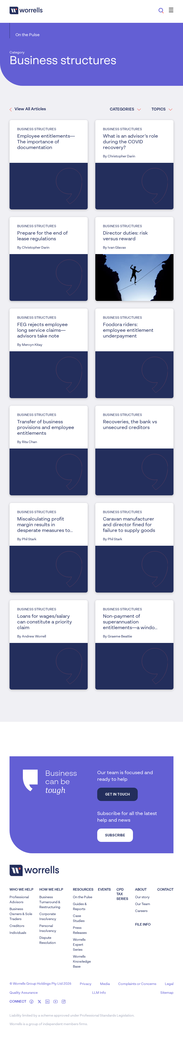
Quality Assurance (24, 992)
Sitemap (166, 992)
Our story (142, 897)
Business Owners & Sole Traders (21, 914)
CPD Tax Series (122, 894)
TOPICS (159, 109)
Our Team (142, 904)
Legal (169, 984)
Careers (141, 911)
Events (104, 889)
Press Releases (80, 930)
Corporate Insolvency (47, 916)
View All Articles (30, 109)
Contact (165, 889)
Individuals (18, 933)
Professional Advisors (19, 900)
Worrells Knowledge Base (82, 961)
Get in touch (117, 794)
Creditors (17, 926)
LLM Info (99, 992)
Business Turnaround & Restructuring (49, 902)
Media (105, 984)
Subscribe (115, 835)
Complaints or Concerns (137, 984)
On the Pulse (27, 35)
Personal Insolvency (47, 928)
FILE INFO (143, 924)
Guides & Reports (80, 906)
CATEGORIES (122, 109)
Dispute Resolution (47, 940)
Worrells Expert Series (79, 944)
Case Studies (79, 918)
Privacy (86, 984)
